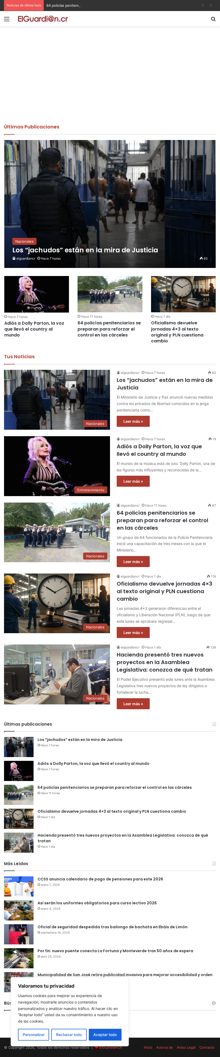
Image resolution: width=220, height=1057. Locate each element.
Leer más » (133, 421)
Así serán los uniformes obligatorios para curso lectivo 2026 (97, 903)
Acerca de (164, 1047)
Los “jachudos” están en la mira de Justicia (80, 739)
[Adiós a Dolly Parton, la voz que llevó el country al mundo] (36, 294)
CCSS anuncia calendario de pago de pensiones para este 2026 (100, 879)
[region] (70, 1011)
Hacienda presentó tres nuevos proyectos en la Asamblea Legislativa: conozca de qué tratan (164, 662)
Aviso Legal (186, 1047)
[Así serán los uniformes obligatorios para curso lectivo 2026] (19, 910)
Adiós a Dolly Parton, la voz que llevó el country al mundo (34, 329)
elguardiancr (25, 258)
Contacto (207, 1047)
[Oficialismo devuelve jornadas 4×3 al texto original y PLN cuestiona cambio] (183, 294)
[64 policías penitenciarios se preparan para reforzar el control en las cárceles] (110, 294)
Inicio (148, 1047)
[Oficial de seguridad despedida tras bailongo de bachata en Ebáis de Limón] (19, 934)
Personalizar (34, 1034)
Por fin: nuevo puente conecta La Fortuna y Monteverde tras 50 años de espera (115, 951)
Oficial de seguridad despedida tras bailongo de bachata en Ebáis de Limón (113, 927)
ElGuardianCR (110, 1047)
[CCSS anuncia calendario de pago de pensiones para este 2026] (19, 886)
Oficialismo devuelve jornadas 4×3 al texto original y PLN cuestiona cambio (177, 332)
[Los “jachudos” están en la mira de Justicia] (110, 204)
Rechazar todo (69, 1034)
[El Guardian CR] (42, 19)
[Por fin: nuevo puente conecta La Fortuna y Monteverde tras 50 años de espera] (19, 958)
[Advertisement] (110, 83)
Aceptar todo (105, 1034)
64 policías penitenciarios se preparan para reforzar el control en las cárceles (111, 5)
